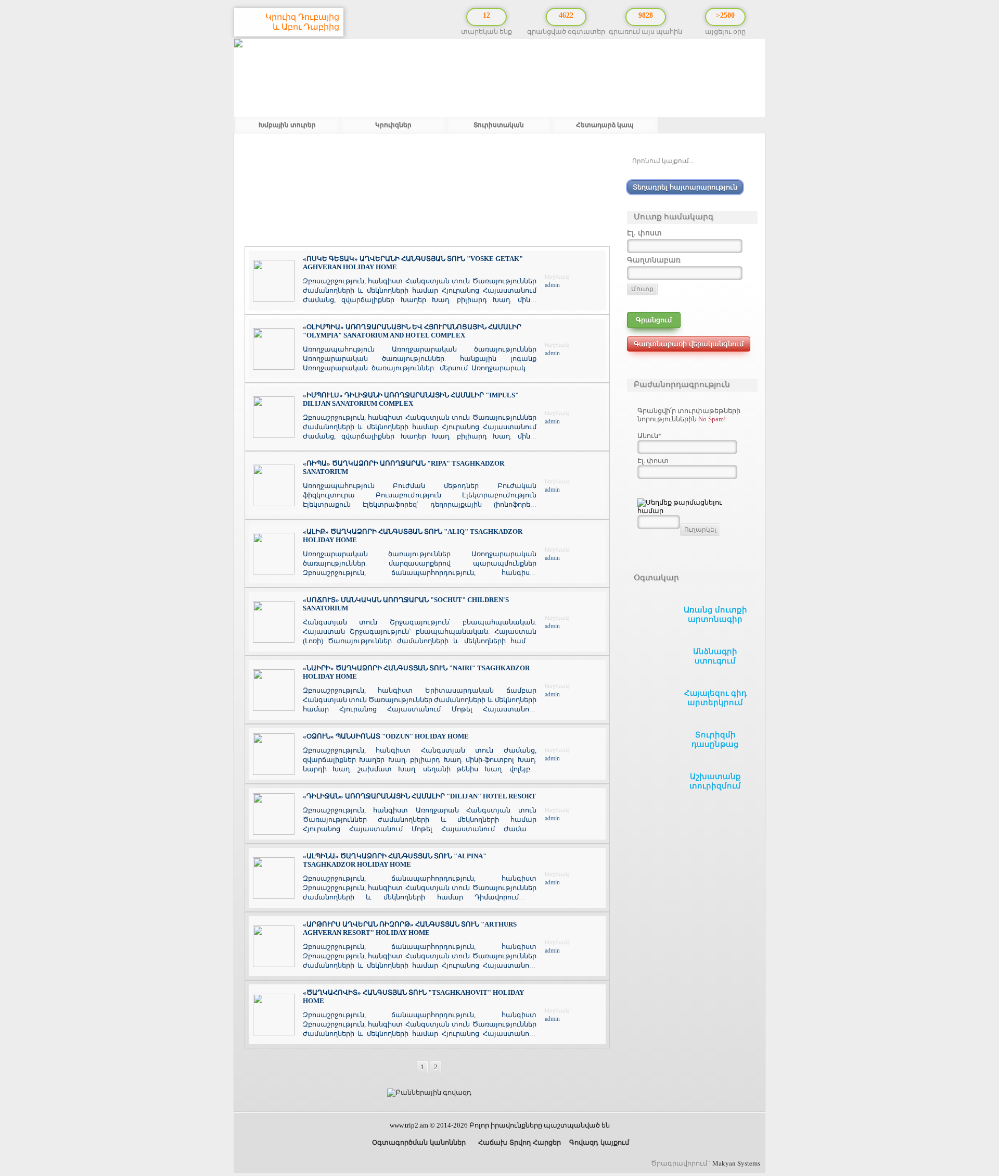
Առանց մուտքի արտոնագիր (715, 614)
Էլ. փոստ (653, 461)
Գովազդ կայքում (599, 1142)
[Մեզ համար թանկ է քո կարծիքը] (983, 1114)
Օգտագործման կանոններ (418, 1142)
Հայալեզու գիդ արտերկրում (715, 698)
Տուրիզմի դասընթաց (715, 739)
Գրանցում (654, 320)
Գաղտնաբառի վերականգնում (689, 344)
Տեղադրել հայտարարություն (685, 187)
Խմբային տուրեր (287, 125)
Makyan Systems (736, 1163)
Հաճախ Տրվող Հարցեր (518, 1142)
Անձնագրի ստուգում (715, 656)
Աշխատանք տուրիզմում (715, 781)
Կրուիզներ (393, 125)
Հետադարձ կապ (605, 125)
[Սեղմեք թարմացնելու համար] (692, 506)
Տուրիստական (498, 125)
